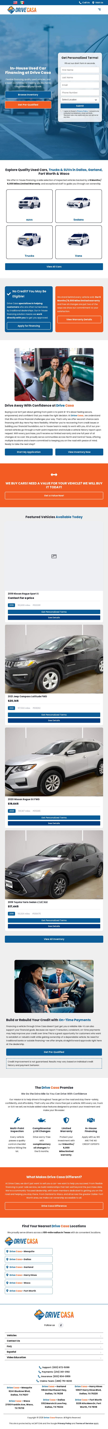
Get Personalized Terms (54, 611)
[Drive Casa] (22, 10)
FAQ (9, 1346)
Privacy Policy (82, 111)
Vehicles (12, 1335)
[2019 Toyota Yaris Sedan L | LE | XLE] (54, 880)
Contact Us (13, 1341)
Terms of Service (85, 1423)
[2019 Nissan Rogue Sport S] (54, 572)
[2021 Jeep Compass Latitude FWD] (54, 675)
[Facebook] (61, 1325)
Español (11, 1352)
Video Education (16, 1357)
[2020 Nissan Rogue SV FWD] (54, 778)
